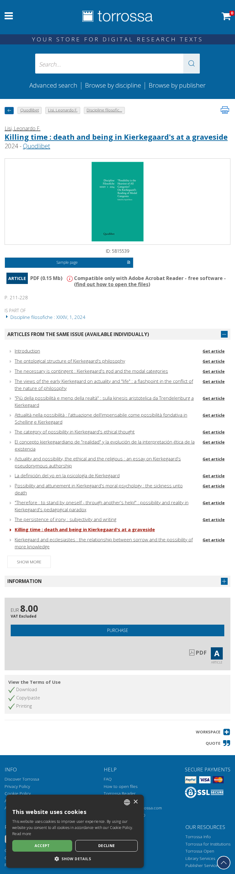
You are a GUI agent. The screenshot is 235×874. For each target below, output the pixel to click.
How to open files (120, 786)
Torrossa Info (198, 836)
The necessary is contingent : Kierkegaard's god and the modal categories (91, 371)
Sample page (67, 262)
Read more (22, 833)
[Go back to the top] (223, 862)
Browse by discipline (113, 85)
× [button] (135, 802)
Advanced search (53, 85)
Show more (29, 562)
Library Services (200, 858)
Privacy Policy (17, 786)
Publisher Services (202, 865)
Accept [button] (42, 845)
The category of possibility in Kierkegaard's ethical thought (75, 432)
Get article (214, 351)
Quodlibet (36, 146)
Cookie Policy (18, 793)
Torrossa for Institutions (207, 844)
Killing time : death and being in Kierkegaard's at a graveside (116, 137)
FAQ (108, 779)
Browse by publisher (177, 85)
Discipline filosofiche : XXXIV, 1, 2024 (47, 317)
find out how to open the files (112, 284)
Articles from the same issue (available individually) (78, 334)
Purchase (117, 630)
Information (24, 581)
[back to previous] (9, 110)
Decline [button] (106, 845)
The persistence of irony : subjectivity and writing (65, 519)
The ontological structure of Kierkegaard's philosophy (70, 361)
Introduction (27, 351)
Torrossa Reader (120, 793)
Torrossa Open (199, 851)
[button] (191, 64)
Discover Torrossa (22, 779)
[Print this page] (224, 110)
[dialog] (75, 831)
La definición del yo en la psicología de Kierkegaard (67, 475)
